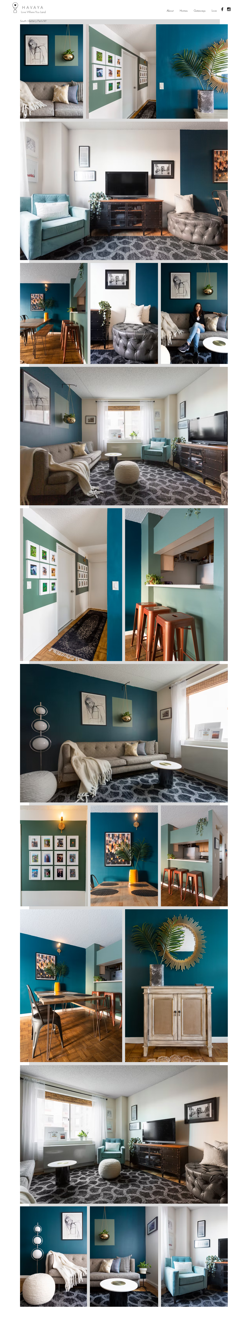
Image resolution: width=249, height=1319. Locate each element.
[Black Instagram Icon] (228, 9)
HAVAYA (33, 7)
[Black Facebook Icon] (222, 9)
